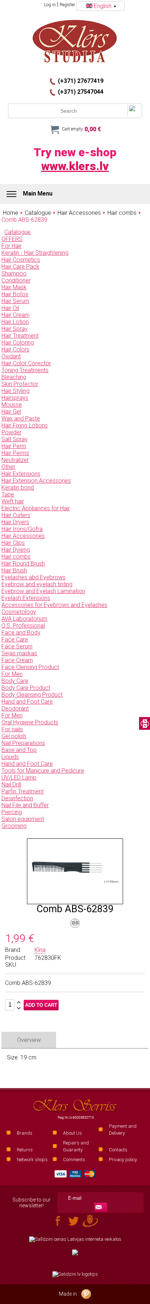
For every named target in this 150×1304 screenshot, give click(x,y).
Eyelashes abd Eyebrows (33, 577)
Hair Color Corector (26, 363)
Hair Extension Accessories (36, 480)
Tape (7, 494)
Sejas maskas (19, 653)
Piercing (11, 812)
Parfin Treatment (22, 791)
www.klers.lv (75, 166)
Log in (50, 4)
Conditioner (16, 280)
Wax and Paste (20, 418)
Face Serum (16, 646)
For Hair (11, 245)
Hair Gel (11, 411)
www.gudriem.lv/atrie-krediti (75, 1256)
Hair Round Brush (23, 563)
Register (67, 4)
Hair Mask (14, 287)
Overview (29, 1040)
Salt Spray (14, 439)
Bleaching (13, 377)
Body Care (14, 680)
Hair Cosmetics (20, 259)
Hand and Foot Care (27, 701)
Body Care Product (25, 687)
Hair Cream (15, 314)
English (102, 6)
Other (8, 466)
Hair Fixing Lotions (24, 425)
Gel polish (13, 736)
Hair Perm (13, 446)
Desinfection (17, 798)
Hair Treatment (20, 335)
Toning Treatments (24, 370)
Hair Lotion (15, 321)
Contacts (118, 1149)
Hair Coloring (17, 342)
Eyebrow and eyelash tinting (36, 584)
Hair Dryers (15, 522)
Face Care (14, 639)
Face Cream (17, 660)
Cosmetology (18, 611)
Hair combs (16, 556)
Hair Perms (15, 453)
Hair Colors (15, 349)
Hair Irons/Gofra (22, 529)
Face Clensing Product (30, 667)
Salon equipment (22, 819)
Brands (24, 1133)
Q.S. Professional (23, 625)
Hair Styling (15, 390)
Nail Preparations (23, 743)
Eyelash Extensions (25, 598)
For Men (12, 674)
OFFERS (12, 239)
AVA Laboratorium (24, 618)
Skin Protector (19, 384)
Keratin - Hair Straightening (34, 252)
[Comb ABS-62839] (75, 900)
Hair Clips (13, 542)
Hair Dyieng (15, 549)
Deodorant (15, 708)
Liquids (10, 756)
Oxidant (11, 356)
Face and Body (20, 632)
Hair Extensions (20, 473)
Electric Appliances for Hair (35, 508)
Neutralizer (15, 459)
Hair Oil (10, 308)
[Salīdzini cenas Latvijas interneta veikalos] (75, 1239)
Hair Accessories (23, 535)
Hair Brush (14, 570)
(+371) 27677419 (80, 81)
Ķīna (40, 949)
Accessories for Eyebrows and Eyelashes (54, 604)
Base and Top (19, 749)
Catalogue (17, 232)
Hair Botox (14, 294)
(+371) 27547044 (80, 92)
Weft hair (12, 501)
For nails (12, 729)
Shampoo (14, 273)
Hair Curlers (15, 515)
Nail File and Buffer (25, 805)
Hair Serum (15, 301)
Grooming (14, 825)
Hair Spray (14, 328)
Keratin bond (17, 487)
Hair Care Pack (20, 266)
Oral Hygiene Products (29, 722)
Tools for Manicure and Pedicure (42, 770)
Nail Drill (11, 784)
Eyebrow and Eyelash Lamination (43, 591)
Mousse (11, 404)
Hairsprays (14, 397)
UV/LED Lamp (18, 777)
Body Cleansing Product (32, 694)
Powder (11, 432)
